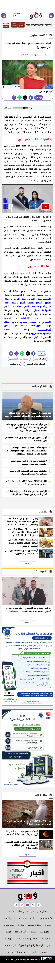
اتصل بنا (33, 952)
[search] (3, 15)
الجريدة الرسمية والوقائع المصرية (35, 945)
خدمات (48, 925)
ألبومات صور (20, 932)
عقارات (21, 925)
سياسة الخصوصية (16, 952)
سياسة (30, 911)
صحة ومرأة (9, 925)
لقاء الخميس (40, 359)
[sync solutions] (46, 959)
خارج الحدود (9, 918)
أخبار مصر (42, 911)
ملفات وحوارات (30, 938)
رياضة (21, 911)
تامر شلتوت (14, 364)
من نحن (43, 952)
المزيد (27, 563)
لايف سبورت (10, 945)
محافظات (22, 918)
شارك (37, 97)
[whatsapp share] (19, 97)
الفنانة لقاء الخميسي (19, 359)
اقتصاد (12, 911)
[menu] (51, 15)
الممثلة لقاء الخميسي (35, 364)
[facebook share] (31, 97)
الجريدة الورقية (12, 938)
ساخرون (33, 932)
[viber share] (11, 353)
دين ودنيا (44, 932)
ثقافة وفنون (46, 918)
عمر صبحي (44, 92)
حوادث (33, 918)
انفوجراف (45, 938)
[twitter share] (25, 97)
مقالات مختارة (34, 925)
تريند (8, 932)
